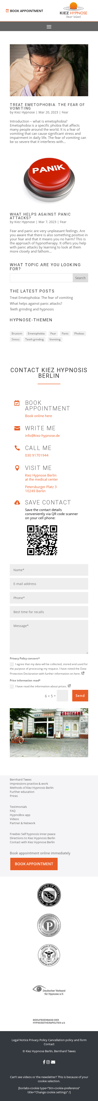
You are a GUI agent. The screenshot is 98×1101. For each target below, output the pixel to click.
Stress (16, 339)
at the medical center (41, 479)
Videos (14, 819)
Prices (14, 796)
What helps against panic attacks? (40, 216)
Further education (22, 792)
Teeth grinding (34, 339)
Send (80, 695)
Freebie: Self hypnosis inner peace (32, 834)
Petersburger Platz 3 (41, 486)
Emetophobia (36, 333)
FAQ (12, 811)
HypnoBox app (20, 815)
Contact (49, 1044)
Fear (65, 112)
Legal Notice (20, 1040)
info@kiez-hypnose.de (42, 435)
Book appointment (26, 11)
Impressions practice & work (29, 784)
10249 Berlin (35, 491)
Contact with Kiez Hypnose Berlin (32, 842)
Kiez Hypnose (24, 112)
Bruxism (17, 333)
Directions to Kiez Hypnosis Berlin (32, 838)
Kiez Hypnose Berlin (41, 475)
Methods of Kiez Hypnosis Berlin (32, 788)
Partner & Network (22, 823)
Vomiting (55, 339)
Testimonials (18, 807)
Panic (65, 333)
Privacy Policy (38, 1040)
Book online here (38, 415)
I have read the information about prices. (41, 686)
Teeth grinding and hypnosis (32, 309)
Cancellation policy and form (67, 1040)
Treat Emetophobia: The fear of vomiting (47, 107)
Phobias (79, 333)
